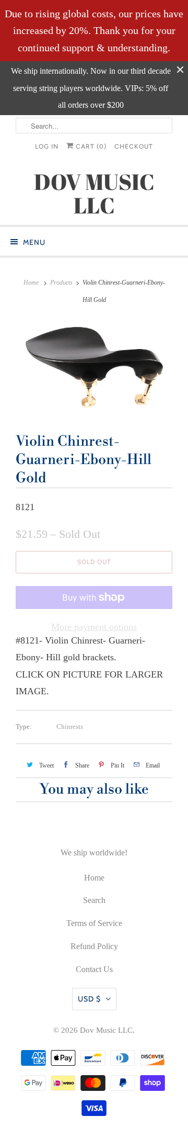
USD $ (89, 998)
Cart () (90, 146)
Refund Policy (94, 946)
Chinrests (69, 726)
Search (94, 900)
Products (61, 282)
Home (94, 877)
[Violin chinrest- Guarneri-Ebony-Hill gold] (94, 367)
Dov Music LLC (106, 1030)
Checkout (133, 146)
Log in (46, 146)
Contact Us (94, 969)
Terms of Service (94, 923)
